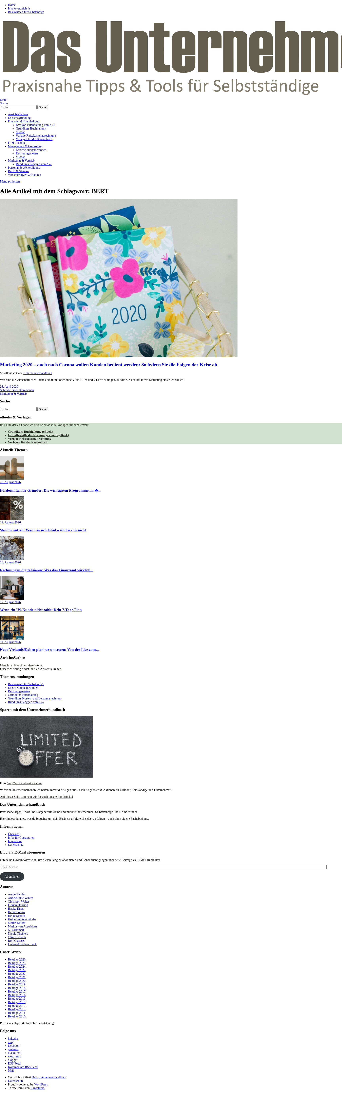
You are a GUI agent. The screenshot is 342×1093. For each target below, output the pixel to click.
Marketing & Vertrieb (21, 160)
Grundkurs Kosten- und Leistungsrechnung (35, 698)
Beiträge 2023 (17, 970)
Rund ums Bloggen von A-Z (34, 164)
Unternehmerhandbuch (37, 373)
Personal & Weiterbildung (24, 167)
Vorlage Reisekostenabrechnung (36, 135)
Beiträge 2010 (17, 1016)
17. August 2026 (10, 602)
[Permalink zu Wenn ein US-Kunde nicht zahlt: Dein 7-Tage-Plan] (12, 598)
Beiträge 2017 (17, 991)
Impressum (15, 841)
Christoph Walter (18, 901)
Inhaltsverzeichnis (19, 8)
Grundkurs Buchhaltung (31, 128)
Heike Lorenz (16, 912)
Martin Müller (16, 923)
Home (12, 5)
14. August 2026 (10, 642)
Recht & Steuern (18, 171)
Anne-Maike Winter (20, 898)
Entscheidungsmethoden (31, 149)
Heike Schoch (17, 915)
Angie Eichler (16, 894)
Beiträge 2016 (17, 995)
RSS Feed (14, 1063)
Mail (11, 1070)
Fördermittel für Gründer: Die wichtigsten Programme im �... (50, 490)
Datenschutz (15, 844)
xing (10, 1042)
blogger (12, 1060)
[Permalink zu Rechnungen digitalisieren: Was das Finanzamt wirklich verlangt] (12, 558)
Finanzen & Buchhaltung (23, 121)
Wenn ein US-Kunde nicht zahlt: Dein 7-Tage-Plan (41, 610)
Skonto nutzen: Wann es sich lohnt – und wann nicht (43, 530)
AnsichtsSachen (18, 114)
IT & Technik (16, 142)
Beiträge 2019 (17, 984)
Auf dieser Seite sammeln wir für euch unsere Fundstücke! (36, 796)
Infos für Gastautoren (21, 837)
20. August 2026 (10, 482)
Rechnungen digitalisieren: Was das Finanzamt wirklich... (46, 570)
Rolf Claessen (16, 940)
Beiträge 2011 (16, 1012)
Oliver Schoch (17, 937)
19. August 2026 (10, 522)
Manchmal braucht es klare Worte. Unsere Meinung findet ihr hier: (31, 667)
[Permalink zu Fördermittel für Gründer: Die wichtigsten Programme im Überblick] (12, 478)
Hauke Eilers (16, 908)
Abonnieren (12, 876)
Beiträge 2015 (17, 998)
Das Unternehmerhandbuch (49, 1077)
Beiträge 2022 (17, 973)
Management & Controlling (25, 146)
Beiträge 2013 (17, 1005)
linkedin (13, 1038)
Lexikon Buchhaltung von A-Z (35, 125)
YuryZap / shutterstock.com (24, 783)
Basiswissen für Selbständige (26, 12)
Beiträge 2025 (17, 963)
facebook (13, 1045)
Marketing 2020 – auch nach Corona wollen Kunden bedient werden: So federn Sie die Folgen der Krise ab (108, 364)
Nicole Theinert (18, 933)
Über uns (13, 834)
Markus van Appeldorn (22, 926)
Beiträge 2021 (17, 977)
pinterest (13, 1049)
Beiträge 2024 (17, 966)
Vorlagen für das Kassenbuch (34, 139)
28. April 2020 (9, 386)
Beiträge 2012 (17, 1009)
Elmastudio (37, 1088)
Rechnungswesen (27, 153)
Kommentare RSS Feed (23, 1067)
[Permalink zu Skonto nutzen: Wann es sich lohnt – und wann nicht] (12, 518)
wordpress (14, 1056)
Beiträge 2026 (17, 959)
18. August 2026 (10, 562)
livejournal (14, 1052)
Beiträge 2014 (17, 1002)
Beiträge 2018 (17, 988)
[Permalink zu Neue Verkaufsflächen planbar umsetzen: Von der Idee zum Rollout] (12, 638)
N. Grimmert (16, 930)
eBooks (20, 132)
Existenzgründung (19, 117)
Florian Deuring (18, 905)
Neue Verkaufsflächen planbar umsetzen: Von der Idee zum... (49, 649)
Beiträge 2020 (17, 980)
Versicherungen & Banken (24, 174)
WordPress (41, 1084)
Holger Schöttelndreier (22, 919)
